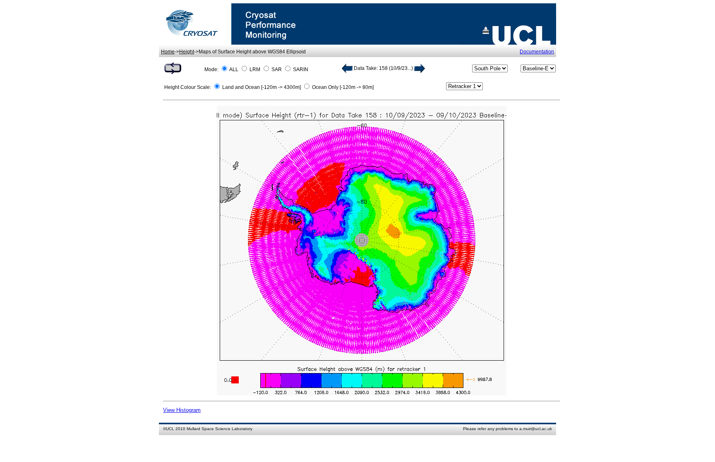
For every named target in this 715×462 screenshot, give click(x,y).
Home (168, 52)
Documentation (537, 52)
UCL (170, 428)
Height (186, 52)
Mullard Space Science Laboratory (219, 428)
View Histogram (182, 410)
